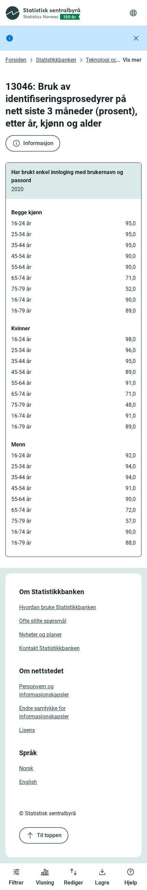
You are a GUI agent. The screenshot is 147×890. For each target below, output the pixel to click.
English (28, 782)
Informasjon (38, 143)
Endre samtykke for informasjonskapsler (44, 712)
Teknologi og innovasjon (115, 60)
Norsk (26, 768)
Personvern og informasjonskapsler (44, 690)
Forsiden (15, 60)
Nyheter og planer (40, 634)
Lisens (27, 730)
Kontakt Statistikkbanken (49, 648)
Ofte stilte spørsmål (42, 621)
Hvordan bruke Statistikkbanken (57, 607)
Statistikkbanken (56, 60)
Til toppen (49, 835)
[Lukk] (136, 38)
